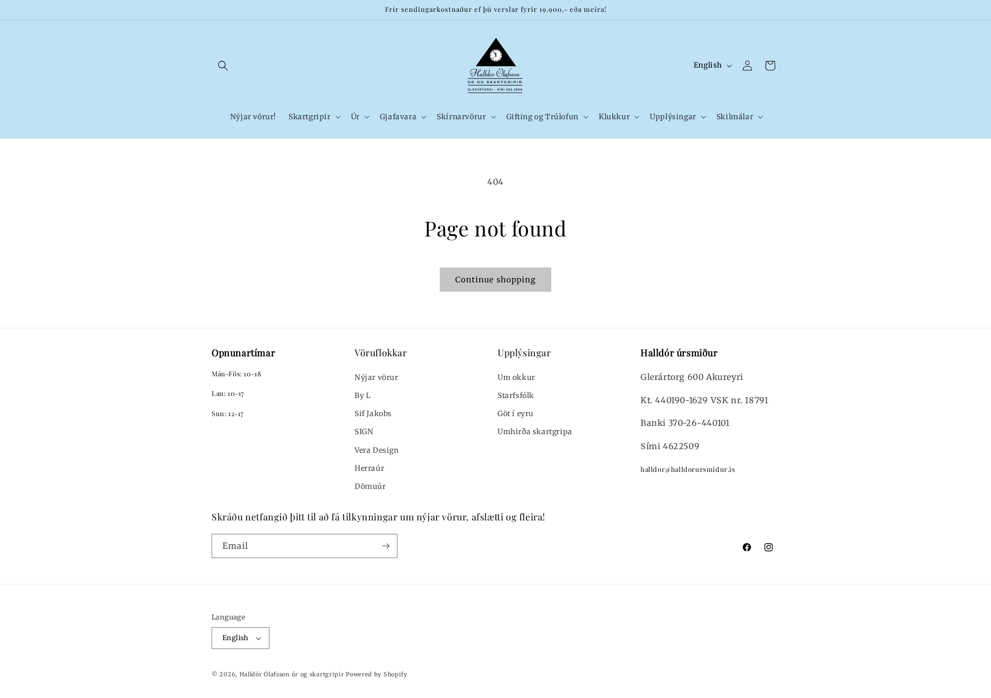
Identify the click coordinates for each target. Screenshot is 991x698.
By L (363, 395)
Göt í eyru (516, 413)
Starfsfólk (516, 395)
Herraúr (369, 468)
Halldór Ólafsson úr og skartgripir (291, 674)
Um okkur (516, 377)
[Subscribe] (385, 546)
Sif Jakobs (373, 413)
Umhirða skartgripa (535, 431)
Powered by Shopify (376, 674)
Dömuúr (370, 486)
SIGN (364, 431)
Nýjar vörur (376, 377)
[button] (223, 65)
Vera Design (377, 450)
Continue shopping (495, 279)
